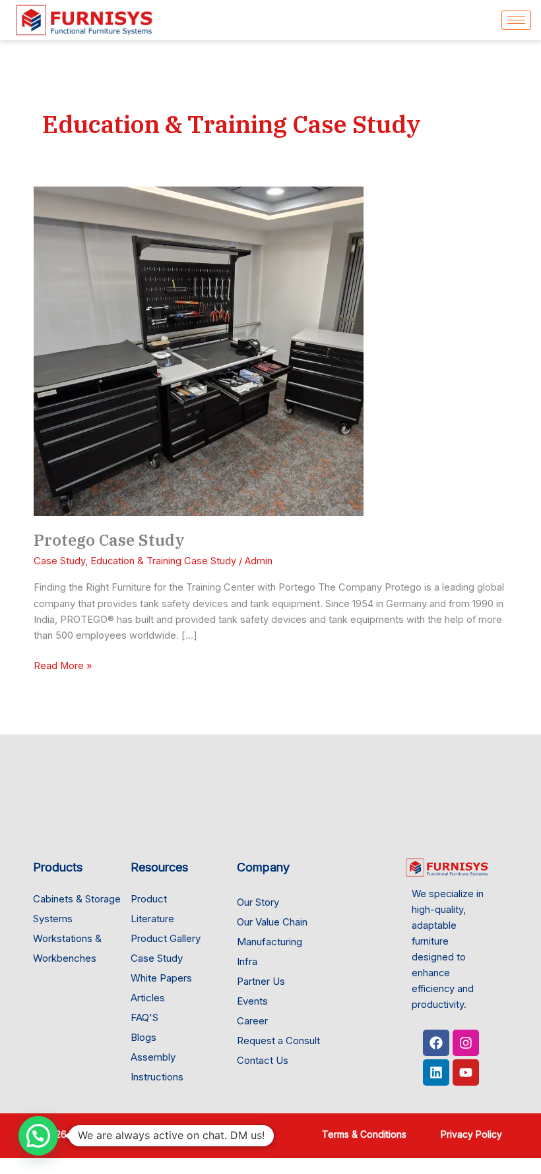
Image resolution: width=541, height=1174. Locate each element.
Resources (159, 867)
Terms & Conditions (364, 1134)
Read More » (63, 665)
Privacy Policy (473, 1134)
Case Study (59, 561)
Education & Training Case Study (163, 561)
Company (263, 867)
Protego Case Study (109, 540)
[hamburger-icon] (516, 20)
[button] (38, 1136)
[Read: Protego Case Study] (199, 351)
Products (57, 867)
